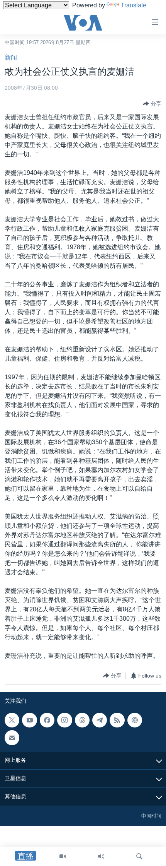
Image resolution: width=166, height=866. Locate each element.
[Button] (152, 103)
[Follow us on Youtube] (29, 720)
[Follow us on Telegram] (99, 720)
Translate (133, 5)
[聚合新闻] (117, 720)
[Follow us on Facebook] (47, 720)
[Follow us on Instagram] (64, 720)
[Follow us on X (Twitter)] (12, 720)
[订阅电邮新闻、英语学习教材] (12, 738)
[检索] (139, 856)
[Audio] (101, 856)
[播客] (134, 720)
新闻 (11, 57)
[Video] (62, 856)
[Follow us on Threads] (82, 720)
